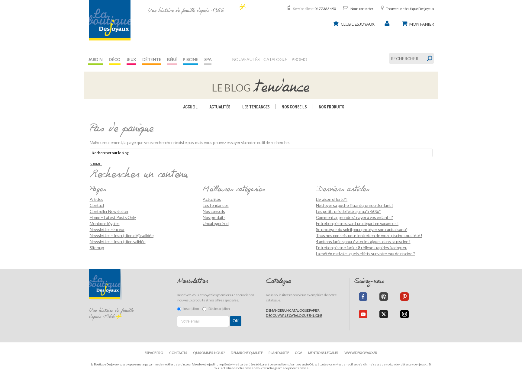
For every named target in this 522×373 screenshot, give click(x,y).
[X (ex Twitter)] (383, 314)
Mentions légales (105, 223)
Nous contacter (361, 8)
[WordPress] (383, 296)
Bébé (172, 59)
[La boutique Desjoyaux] (261, 85)
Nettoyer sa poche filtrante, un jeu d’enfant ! (354, 205)
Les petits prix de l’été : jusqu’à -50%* (348, 211)
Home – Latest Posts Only (113, 217)
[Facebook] (363, 296)
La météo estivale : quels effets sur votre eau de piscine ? (365, 253)
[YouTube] (363, 314)
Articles (96, 199)
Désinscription (219, 308)
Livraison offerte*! (332, 199)
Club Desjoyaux (358, 24)
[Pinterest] (404, 296)
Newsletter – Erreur (107, 229)
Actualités (219, 107)
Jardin (95, 59)
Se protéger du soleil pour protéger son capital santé (362, 229)
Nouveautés (246, 59)
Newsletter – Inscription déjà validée (122, 235)
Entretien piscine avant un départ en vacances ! (357, 223)
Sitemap (97, 247)
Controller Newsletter (109, 211)
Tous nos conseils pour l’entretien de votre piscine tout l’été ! (369, 235)
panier (421, 24)
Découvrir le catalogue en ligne (294, 315)
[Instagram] (404, 314)
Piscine (190, 59)
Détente (151, 59)
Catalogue (275, 59)
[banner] (109, 20)
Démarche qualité (247, 353)
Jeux (131, 59)
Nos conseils (294, 107)
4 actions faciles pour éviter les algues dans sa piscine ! (363, 241)
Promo (299, 59)
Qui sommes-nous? (209, 353)
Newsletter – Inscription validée (118, 241)
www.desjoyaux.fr (360, 353)
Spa (208, 59)
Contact (97, 205)
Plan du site (279, 353)
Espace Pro (154, 353)
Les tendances (256, 107)
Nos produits (331, 107)
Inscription (191, 308)
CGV (298, 353)
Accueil (190, 107)
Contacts (178, 353)
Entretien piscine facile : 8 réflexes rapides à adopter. (361, 247)
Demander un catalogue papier (292, 310)
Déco (115, 59)
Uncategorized (216, 223)
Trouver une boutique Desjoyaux (410, 8)
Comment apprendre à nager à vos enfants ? (354, 217)
